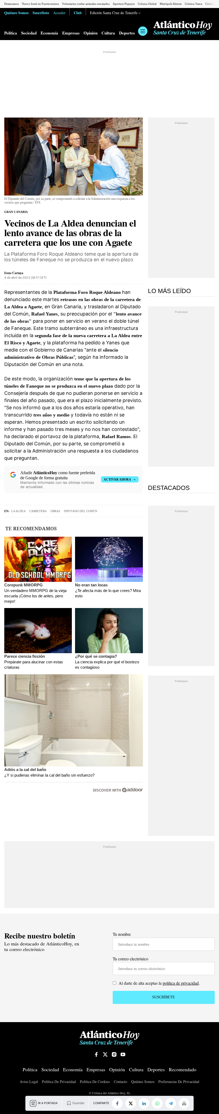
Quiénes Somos (16, 12)
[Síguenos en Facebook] (96, 1054)
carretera (38, 511)
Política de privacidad (59, 1081)
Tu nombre (122, 934)
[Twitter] (130, 1103)
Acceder (59, 12)
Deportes (127, 33)
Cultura (108, 33)
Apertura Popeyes (124, 3)
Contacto (120, 1081)
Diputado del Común (80, 511)
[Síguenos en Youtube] (122, 1054)
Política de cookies (95, 1081)
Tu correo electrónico (130, 958)
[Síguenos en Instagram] (114, 1054)
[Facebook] (117, 1103)
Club (78, 12)
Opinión (90, 33)
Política (10, 33)
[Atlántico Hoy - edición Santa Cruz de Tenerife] (183, 28)
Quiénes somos (142, 1081)
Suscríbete (41, 12)
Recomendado (182, 1069)
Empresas (71, 33)
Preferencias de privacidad (178, 1081)
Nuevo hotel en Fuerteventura (40, 3)
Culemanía (211, 3)
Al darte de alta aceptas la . (159, 983)
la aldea (18, 511)
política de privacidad (181, 983)
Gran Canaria (16, 211)
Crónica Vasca (193, 3)
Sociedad (29, 33)
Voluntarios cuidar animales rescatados (86, 3)
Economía (49, 33)
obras (55, 511)
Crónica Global (147, 3)
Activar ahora (117, 479)
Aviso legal (29, 1081)
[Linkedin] (144, 1103)
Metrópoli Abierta (171, 3)
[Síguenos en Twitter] (105, 1054)
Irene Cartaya (13, 273)
